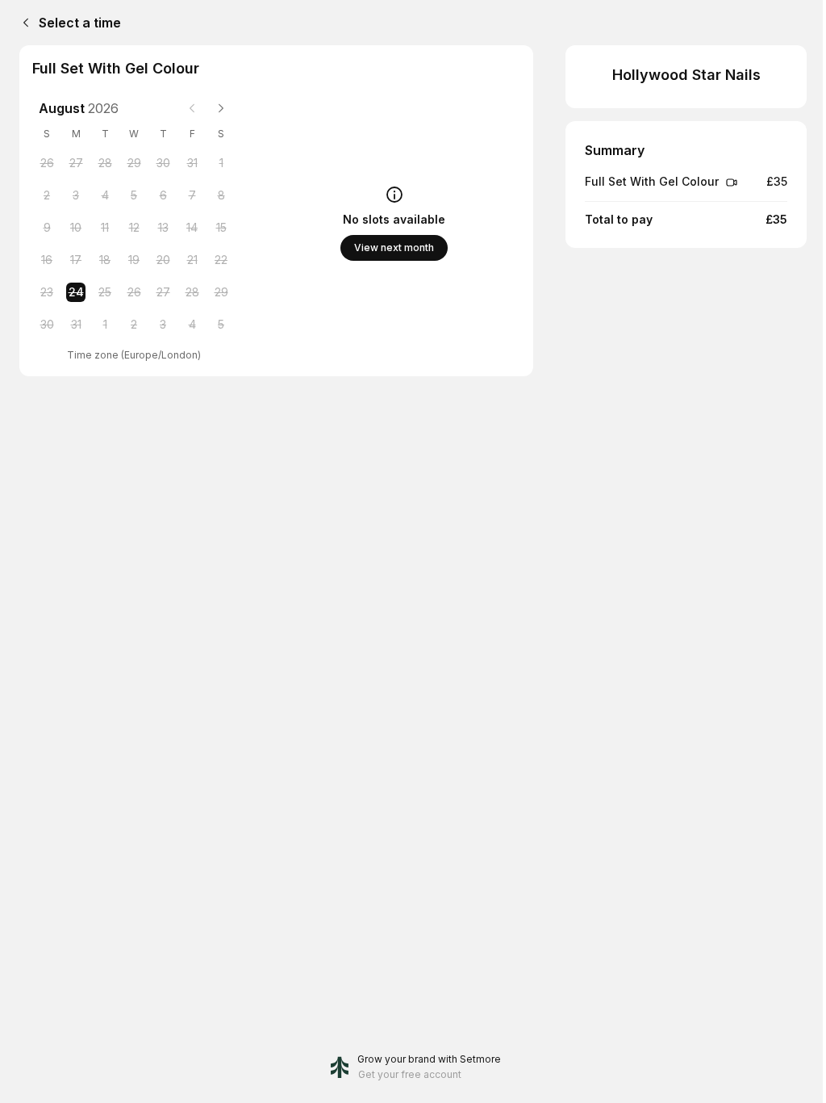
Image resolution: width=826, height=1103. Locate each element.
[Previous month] (192, 108)
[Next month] (221, 108)
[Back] (22, 22)
